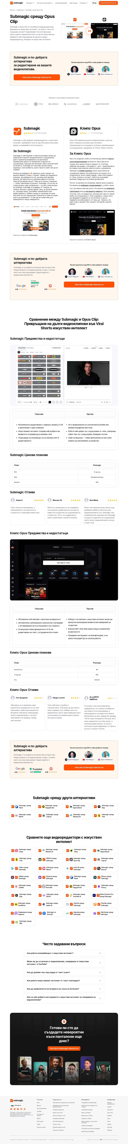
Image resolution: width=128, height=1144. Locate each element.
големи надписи (85, 171)
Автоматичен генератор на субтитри (63, 1102)
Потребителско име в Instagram (91, 1128)
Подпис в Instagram (87, 1125)
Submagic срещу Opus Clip (34, 10)
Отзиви (39, 1111)
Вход (94, 3)
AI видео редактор (58, 1109)
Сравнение (20, 10)
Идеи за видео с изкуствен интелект (89, 1122)
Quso (108, 1118)
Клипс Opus (91, 240)
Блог (38, 1102)
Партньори (73, 3)
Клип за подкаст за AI (59, 1115)
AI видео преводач (58, 1130)
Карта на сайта (41, 1127)
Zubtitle (109, 1115)
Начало (12, 10)
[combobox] (17, 1105)
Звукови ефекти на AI (59, 1127)
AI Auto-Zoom (57, 1124)
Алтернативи (111, 1099)
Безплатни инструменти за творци (89, 1106)
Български (18, 1105)
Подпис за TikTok (86, 1118)
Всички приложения (110, 1103)
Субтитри (110, 1109)
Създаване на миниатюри (89, 1102)
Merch (38, 1118)
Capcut (109, 1124)
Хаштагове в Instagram (88, 1131)
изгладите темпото (94, 191)
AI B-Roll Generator (58, 1121)
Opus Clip (110, 1112)
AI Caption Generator (58, 1118)
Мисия (39, 1105)
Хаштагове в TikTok (87, 1115)
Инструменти (85, 1099)
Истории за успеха (40, 1115)
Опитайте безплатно (108, 3)
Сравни (109, 1107)
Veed (108, 1121)
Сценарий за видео (87, 1109)
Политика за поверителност (39, 1139)
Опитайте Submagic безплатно (36, 77)
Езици (38, 1124)
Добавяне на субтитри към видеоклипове (61, 1106)
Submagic (33, 235)
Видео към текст (58, 1112)
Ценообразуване (61, 3)
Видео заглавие (86, 1112)
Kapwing (109, 1130)
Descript (109, 1127)
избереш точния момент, (91, 185)
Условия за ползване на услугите (19, 1139)
